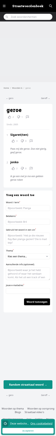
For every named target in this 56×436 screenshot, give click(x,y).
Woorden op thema (13, 408)
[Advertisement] (28, 52)
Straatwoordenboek (28, 6)
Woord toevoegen (37, 301)
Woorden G (17, 88)
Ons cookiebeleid (41, 423)
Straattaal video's (34, 412)
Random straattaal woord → (28, 384)
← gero (9, 98)
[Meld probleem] (27, 117)
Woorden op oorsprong (40, 408)
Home (6, 88)
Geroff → (45, 98)
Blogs (18, 412)
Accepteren (30, 431)
